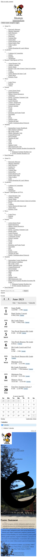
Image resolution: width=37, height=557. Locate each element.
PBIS (10, 140)
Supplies (10, 56)
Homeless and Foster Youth (16, 112)
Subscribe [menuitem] (32, 303)
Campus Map (12, 38)
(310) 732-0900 (10, 452)
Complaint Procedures (18, 552)
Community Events (14, 104)
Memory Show (16, 380)
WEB (10, 143)
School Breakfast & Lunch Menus (18, 48)
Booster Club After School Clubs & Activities (22, 68)
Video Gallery (12, 45)
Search (3, 291)
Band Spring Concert (19, 313)
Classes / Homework (14, 102)
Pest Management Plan (18, 554)
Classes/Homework (14, 135)
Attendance (11, 96)
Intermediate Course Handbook (17, 128)
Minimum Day (16, 362)
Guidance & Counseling (15, 53)
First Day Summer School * (21, 387)
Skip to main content (7, 1)
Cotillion (11, 72)
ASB (9, 141)
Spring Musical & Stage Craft (17, 73)
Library (10, 55)
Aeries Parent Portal (14, 90)
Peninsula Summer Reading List (21, 152)
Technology (11, 58)
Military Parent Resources (16, 94)
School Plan (12, 39)
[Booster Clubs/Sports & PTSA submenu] (5, 62)
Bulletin (10, 84)
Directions (11, 36)
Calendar (6, 425)
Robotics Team (12, 77)
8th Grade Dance (17, 321)
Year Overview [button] (22, 303)
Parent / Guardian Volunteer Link (18, 97)
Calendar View (31, 419)
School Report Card (14, 41)
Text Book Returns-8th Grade (22, 331)
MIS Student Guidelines (15, 129)
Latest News (12, 82)
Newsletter (11, 114)
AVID (10, 111)
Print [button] (14, 303)
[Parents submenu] (5, 89)
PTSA (10, 70)
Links (10, 46)
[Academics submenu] (5, 184)
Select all (33, 431)
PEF (9, 116)
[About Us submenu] (5, 28)
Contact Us (11, 34)
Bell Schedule (12, 136)
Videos (10, 85)
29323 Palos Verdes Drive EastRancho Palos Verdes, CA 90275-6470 (12, 449)
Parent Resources (13, 92)
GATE (10, 109)
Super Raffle (15, 308)
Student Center (12, 119)
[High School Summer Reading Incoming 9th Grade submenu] (13, 150)
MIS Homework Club (15, 146)
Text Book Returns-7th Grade (22, 342)
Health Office (12, 99)
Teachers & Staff (13, 121)
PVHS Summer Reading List (21, 153)
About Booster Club (14, 63)
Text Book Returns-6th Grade (22, 356)
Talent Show (12, 75)
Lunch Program (13, 101)
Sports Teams (12, 67)
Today (3, 419)
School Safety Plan (14, 43)
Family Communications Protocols (18, 123)
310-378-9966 (26, 544)
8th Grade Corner (13, 131)
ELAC (10, 107)
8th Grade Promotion (19, 367)
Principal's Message (14, 29)
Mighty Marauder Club (15, 133)
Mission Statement (13, 31)
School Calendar (13, 106)
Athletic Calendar (13, 65)
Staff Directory (12, 33)
